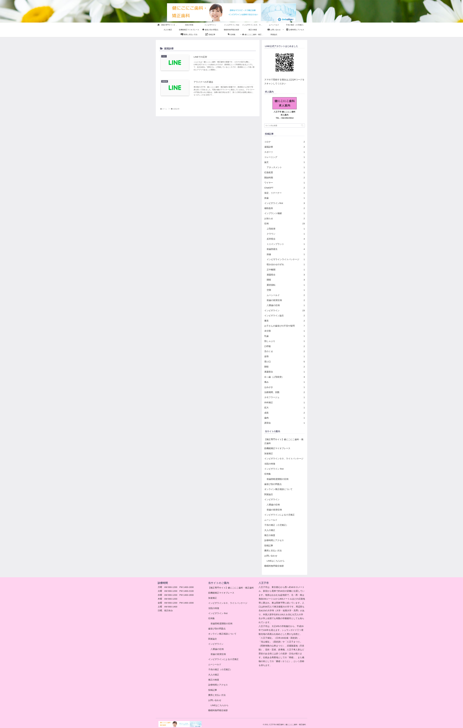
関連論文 (268, 494)
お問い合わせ (270, 556)
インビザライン (271, 499)
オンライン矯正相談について (278, 489)
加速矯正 (268, 453)
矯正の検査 (269, 535)
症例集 (267, 474)
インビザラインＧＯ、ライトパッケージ (283, 458)
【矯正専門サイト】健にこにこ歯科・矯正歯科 (283, 441)
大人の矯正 (269, 530)
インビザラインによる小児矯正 (279, 515)
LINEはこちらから (276, 561)
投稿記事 (268, 545)
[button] (302, 125)
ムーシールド (270, 520)
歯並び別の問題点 (273, 484)
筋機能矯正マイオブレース (277, 448)
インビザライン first (274, 469)
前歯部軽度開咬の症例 (277, 479)
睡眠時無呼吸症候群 (274, 566)
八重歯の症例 (273, 504)
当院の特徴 (269, 464)
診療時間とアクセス (274, 540)
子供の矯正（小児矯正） (276, 525)
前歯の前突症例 (274, 510)
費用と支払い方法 (273, 550)
